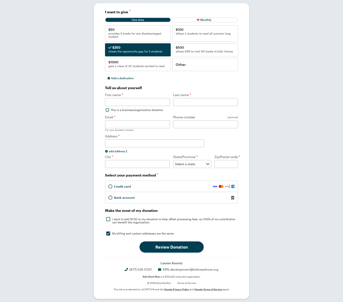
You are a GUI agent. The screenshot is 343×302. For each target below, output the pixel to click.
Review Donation (171, 247)
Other (181, 64)
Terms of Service (186, 283)
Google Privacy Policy (177, 289)
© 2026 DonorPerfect (159, 283)
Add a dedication (122, 78)
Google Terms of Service (209, 289)
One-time (138, 19)
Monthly (205, 19)
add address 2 (118, 151)
